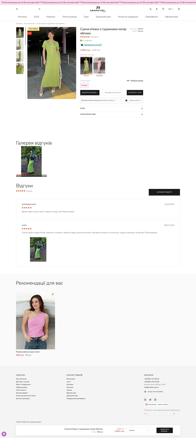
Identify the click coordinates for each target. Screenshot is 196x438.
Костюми (70, 384)
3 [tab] (25, 72)
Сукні (69, 382)
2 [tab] (25, 54)
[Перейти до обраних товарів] (163, 9)
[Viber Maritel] (155, 402)
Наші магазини (155, 392)
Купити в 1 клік (134, 93)
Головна (19, 23)
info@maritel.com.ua (151, 387)
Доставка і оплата (22, 382)
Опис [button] (82, 108)
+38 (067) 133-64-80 (151, 382)
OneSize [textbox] (131, 430)
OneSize (84, 85)
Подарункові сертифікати (76, 398)
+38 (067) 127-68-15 (151, 379)
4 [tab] (25, 90)
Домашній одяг (72, 396)
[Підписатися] (173, 413)
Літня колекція (29, 23)
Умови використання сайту (26, 396)
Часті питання (21, 390)
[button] (179, 9)
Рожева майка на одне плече (28, 352)
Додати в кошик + (90, 93)
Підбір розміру (21, 387)
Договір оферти (22, 393)
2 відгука (93, 37)
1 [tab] (25, 36)
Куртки (69, 390)
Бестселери (71, 379)
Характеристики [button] (88, 114)
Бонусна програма (23, 398)
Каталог (27, 9)
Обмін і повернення (23, 384)
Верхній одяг (71, 393)
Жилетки (70, 387)
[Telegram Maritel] (150, 402)
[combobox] (138, 430)
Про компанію (21, 379)
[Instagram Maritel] (145, 402)
